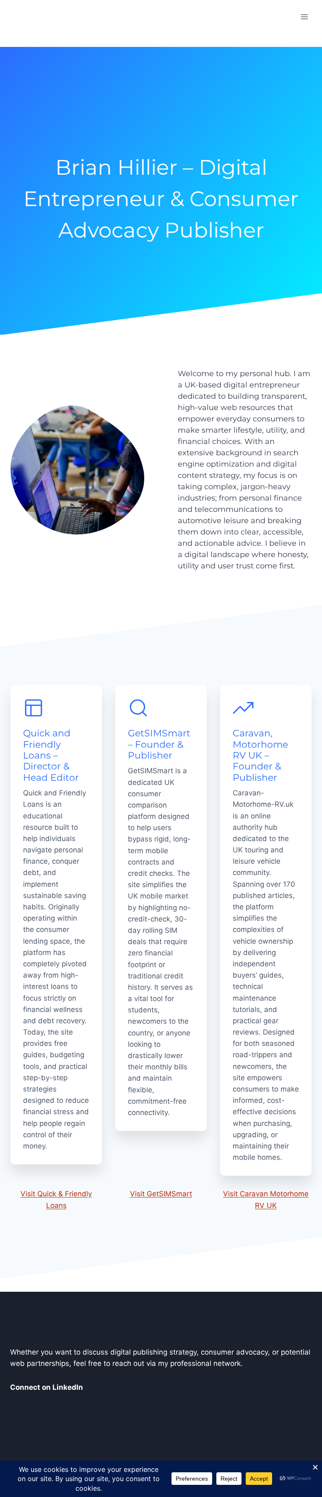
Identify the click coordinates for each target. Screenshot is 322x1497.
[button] (161, 258)
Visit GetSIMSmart (161, 1194)
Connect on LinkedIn (161, 1411)
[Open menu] (304, 16)
